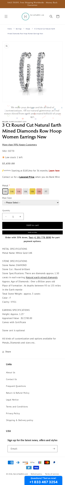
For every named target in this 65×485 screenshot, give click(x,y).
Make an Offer (32, 232)
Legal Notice (12, 399)
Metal (5, 185)
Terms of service (52, 474)
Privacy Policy (13, 413)
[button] (6, 16)
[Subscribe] (54, 448)
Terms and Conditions (17, 406)
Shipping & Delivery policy (19, 420)
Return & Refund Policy (17, 393)
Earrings (19, 29)
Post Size (7, 198)
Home (10, 29)
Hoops (28, 29)
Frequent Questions (16, 386)
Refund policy (36, 474)
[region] (32, 112)
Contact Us (11, 379)
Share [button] (8, 351)
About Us (10, 372)
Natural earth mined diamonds (41, 277)
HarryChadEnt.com (20, 474)
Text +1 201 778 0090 (40, 237)
